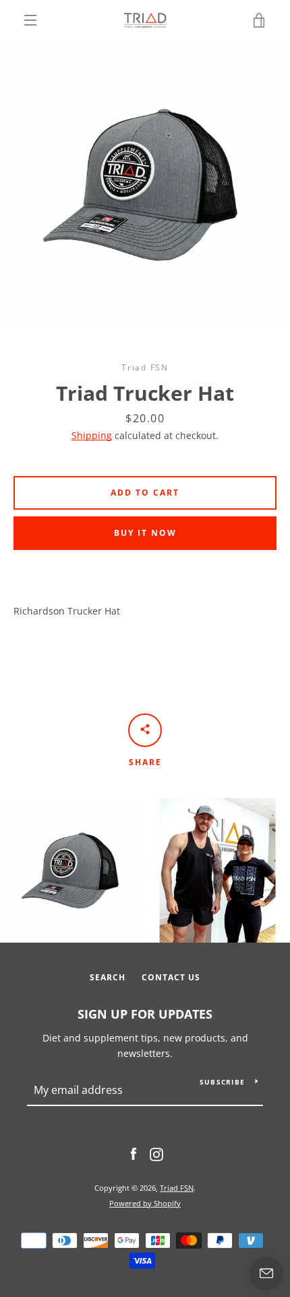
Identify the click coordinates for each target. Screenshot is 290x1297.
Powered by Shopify (145, 1203)
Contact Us (171, 977)
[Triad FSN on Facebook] (133, 1153)
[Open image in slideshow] (145, 184)
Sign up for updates (145, 1014)
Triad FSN (177, 1188)
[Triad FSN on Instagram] (156, 1153)
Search (107, 977)
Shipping (91, 435)
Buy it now (145, 533)
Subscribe (222, 1082)
